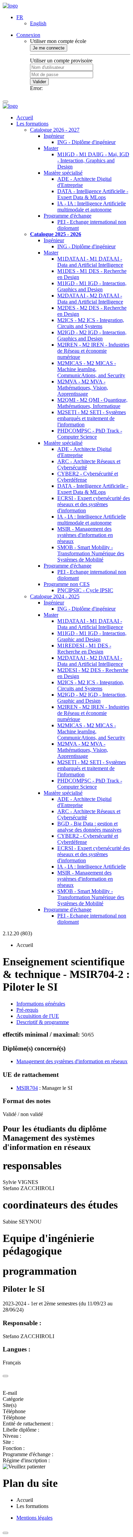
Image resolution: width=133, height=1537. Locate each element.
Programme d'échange (67, 216)
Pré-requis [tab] (27, 1010)
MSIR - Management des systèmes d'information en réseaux (85, 535)
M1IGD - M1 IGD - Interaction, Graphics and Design (92, 286)
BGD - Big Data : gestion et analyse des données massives (89, 827)
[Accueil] (10, 6)
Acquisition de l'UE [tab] (37, 1016)
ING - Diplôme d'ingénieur (86, 142)
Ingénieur (54, 136)
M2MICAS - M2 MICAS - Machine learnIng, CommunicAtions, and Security (91, 369)
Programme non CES (67, 584)
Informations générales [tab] (40, 1004)
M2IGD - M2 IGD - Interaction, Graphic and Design (92, 698)
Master (51, 148)
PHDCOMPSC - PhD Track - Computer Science (89, 434)
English (38, 23)
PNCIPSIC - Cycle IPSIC (85, 590)
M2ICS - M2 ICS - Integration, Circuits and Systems (90, 323)
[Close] (5, 1376)
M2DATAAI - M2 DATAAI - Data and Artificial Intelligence (90, 299)
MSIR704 (27, 1088)
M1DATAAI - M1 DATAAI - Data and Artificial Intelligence (90, 262)
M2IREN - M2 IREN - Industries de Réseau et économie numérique (93, 351)
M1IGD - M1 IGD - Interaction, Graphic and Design (92, 636)
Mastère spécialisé (63, 173)
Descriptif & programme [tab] (42, 1022)
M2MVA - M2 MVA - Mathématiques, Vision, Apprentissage (82, 388)
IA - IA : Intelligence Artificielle (91, 866)
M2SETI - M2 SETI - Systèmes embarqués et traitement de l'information (91, 418)
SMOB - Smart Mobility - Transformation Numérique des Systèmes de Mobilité (90, 553)
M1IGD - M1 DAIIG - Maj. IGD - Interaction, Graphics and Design (93, 160)
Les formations (32, 124)
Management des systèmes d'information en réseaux (72, 1061)
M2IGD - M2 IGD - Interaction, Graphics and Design (92, 335)
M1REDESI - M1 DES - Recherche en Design (84, 649)
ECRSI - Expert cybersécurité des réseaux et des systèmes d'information (93, 504)
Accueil (24, 117)
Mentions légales (34, 1518)
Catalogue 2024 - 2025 (54, 596)
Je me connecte (48, 47)
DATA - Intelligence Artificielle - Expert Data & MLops (92, 194)
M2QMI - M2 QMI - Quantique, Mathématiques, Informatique (92, 403)
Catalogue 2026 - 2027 (54, 130)
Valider (39, 81)
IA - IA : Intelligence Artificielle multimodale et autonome (91, 207)
